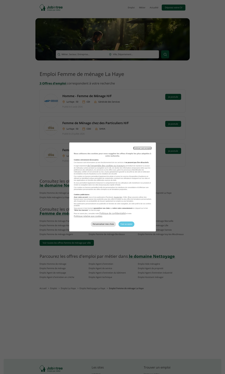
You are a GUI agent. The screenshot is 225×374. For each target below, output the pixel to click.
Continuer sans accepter (142, 148)
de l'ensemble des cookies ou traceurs (106, 165)
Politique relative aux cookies (88, 216)
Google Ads (118, 197)
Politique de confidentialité (112, 213)
